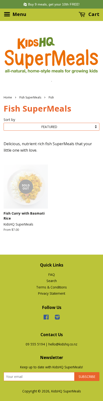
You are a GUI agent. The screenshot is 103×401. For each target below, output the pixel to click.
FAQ (51, 274)
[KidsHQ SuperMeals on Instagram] (57, 318)
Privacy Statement (51, 293)
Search (51, 280)
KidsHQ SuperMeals (66, 391)
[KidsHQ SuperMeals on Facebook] (46, 318)
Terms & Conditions (51, 287)
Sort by (9, 119)
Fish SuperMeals (30, 97)
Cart (93, 14)
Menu (18, 14)
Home (8, 97)
